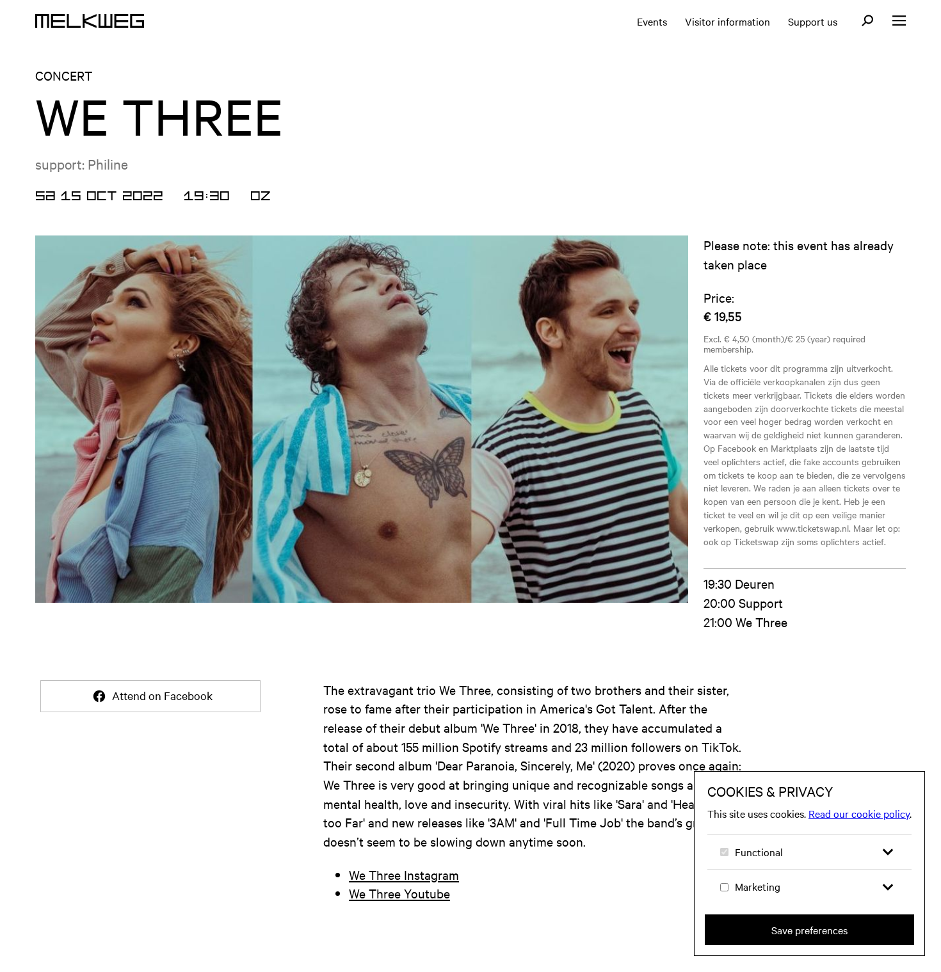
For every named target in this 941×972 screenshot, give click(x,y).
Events (652, 21)
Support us (812, 21)
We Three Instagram (404, 874)
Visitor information (727, 21)
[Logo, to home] (89, 21)
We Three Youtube (399, 893)
